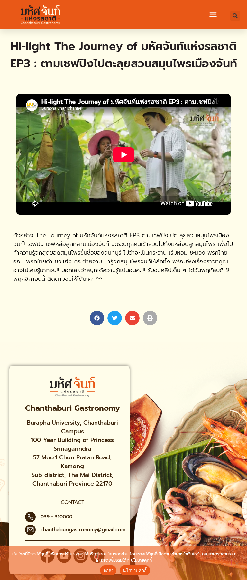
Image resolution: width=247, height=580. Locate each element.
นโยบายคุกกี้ (141, 560)
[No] (236, 562)
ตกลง (108, 570)
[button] (213, 15)
